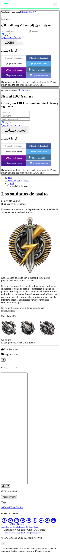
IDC (9, 178)
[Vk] (41, 520)
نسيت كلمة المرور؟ (11, 37)
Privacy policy (18, 533)
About (3, 527)
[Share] (3, 360)
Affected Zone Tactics (18, 180)
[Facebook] (4, 520)
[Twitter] (10, 520)
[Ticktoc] (47, 520)
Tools (15, 527)
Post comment (9, 497)
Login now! (24, 90)
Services (9, 527)
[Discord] (53, 520)
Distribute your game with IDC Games (24, 529)
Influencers (21, 527)
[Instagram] (17, 520)
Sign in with (15, 58)
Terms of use (8, 533)
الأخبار (10, 183)
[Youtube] (29, 520)
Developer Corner (32, 527)
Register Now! (28, 12)
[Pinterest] (23, 520)
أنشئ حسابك (15, 130)
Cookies (27, 533)
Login (9, 42)
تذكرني (7, 34)
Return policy (36, 533)
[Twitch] (35, 520)
